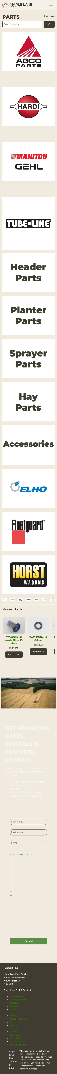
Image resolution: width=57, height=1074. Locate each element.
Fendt (13, 1015)
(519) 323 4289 (11, 968)
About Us (14, 1006)
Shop (46, 16)
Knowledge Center (19, 1044)
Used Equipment (18, 999)
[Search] (49, 24)
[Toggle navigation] (51, 4)
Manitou (14, 1025)
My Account (16, 1035)
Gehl (12, 1022)
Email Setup (16, 1038)
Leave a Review (17, 1041)
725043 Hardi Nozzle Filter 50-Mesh (14, 640)
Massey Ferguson (18, 1018)
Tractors (14, 1002)
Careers (13, 1009)
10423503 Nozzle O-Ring (38, 639)
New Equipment (18, 996)
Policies (14, 1031)
